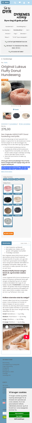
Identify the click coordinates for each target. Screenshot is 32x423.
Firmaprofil (6, 368)
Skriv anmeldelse (25, 124)
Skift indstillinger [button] (19, 419)
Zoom (17, 109)
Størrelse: (8, 177)
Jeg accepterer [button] (19, 413)
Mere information (6, 172)
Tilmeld (5, 417)
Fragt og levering (8, 366)
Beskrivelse (6, 243)
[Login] (24, 2)
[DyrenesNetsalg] (16, 13)
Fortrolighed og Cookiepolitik (11, 364)
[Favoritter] (19, 2)
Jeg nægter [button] (19, 416)
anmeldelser (13, 124)
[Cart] (28, 2)
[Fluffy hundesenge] (16, 92)
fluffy (5, 62)
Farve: (6, 183)
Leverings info (7, 375)
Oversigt (5, 373)
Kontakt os (6, 370)
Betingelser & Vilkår (8, 372)
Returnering (6, 363)
